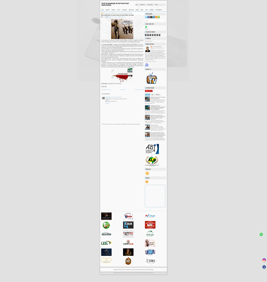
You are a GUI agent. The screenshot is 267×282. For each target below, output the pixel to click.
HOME (137, 4)
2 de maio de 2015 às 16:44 (116, 97)
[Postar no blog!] (103, 86)
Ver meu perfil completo (151, 61)
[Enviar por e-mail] (101, 86)
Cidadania (113, 9)
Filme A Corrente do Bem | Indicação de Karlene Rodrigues (158, 98)
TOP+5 (147, 94)
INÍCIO (103, 9)
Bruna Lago (108, 97)
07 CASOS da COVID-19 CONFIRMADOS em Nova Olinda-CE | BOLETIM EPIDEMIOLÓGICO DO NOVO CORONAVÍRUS (158, 107)
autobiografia (150, 4)
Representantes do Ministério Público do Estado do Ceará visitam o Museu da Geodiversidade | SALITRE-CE (158, 117)
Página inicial (122, 89)
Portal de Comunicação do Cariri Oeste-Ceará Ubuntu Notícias (115, 4)
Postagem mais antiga (139, 89)
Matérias (157, 94)
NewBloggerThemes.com (149, 272)
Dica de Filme (131, 9)
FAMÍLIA (156, 4)
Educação (107, 9)
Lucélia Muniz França (157, 46)
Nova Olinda (124, 9)
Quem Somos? (142, 4)
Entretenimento (159, 9)
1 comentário (123, 16)
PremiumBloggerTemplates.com (139, 272)
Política (118, 9)
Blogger (151, 269)
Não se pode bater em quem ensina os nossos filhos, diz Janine (117, 15)
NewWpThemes (120, 272)
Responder (107, 103)
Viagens (137, 9)
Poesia (146, 9)
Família (142, 9)
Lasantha (131, 272)
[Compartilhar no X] (104, 86)
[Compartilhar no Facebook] (105, 86)
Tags (152, 94)
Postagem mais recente (106, 89)
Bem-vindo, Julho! (154, 125)
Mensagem (152, 9)
